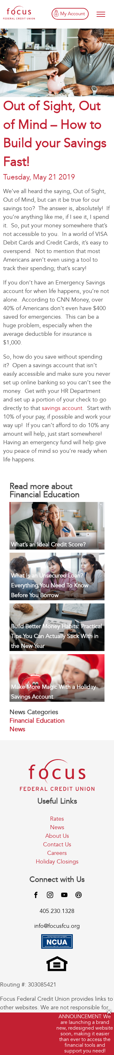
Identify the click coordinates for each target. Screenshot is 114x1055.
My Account (72, 13)
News (17, 729)
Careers (57, 853)
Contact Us (57, 845)
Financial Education (37, 720)
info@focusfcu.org (57, 926)
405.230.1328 (57, 911)
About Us (57, 836)
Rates (57, 819)
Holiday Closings (57, 862)
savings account (62, 408)
